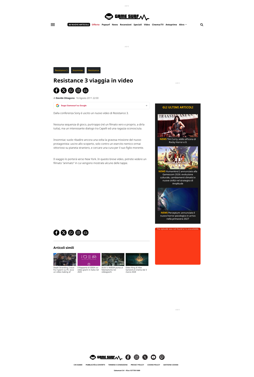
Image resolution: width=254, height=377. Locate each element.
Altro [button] (182, 24)
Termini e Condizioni (118, 365)
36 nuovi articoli (79, 24)
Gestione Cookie (170, 365)
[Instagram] (138, 357)
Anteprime (171, 24)
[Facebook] (129, 357)
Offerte (96, 24)
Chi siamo (78, 365)
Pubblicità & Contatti (95, 365)
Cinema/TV (158, 24)
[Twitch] (162, 357)
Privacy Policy (137, 365)
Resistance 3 (61, 70)
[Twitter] (146, 357)
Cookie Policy (153, 365)
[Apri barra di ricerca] (201, 24)
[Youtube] (155, 357)
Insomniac (78, 70)
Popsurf (106, 24)
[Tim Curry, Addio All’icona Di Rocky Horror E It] (178, 125)
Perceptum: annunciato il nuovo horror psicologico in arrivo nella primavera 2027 (178, 215)
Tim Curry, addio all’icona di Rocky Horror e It (178, 141)
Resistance (93, 70)
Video (147, 24)
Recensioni (125, 24)
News (115, 24)
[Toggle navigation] (53, 25)
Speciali (138, 24)
